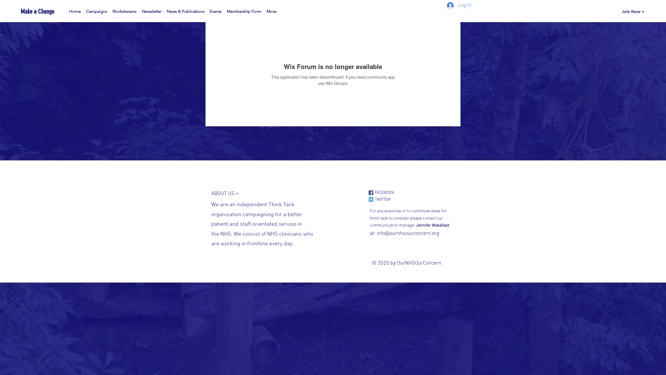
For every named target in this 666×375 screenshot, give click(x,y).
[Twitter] (371, 199)
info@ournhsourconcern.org (408, 233)
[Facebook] (371, 192)
